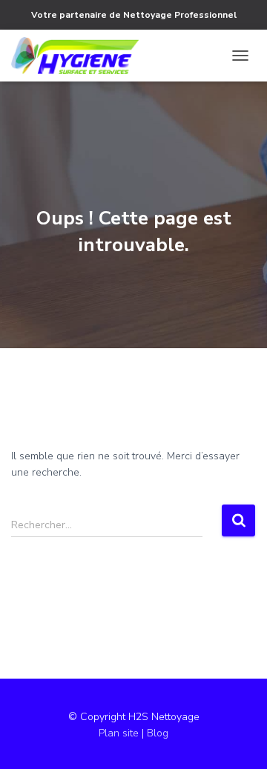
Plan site (120, 733)
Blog (157, 733)
